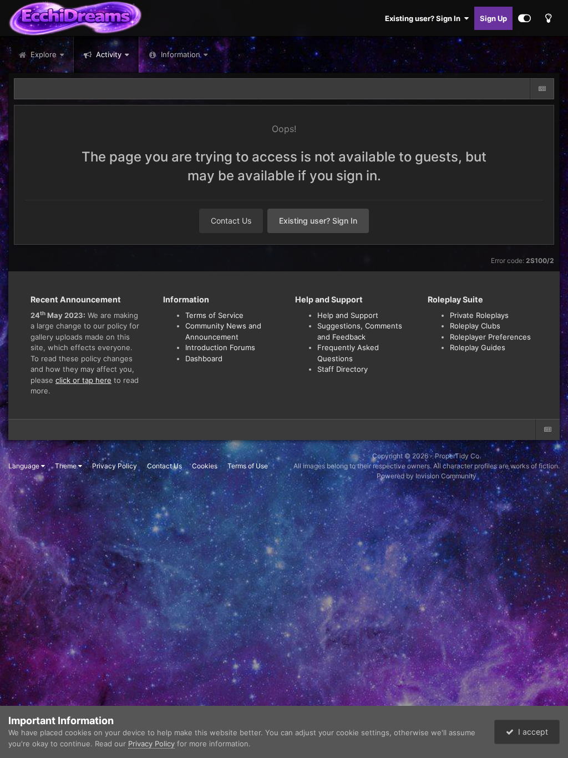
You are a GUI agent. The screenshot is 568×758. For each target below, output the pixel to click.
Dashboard (203, 358)
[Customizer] (524, 18)
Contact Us (231, 220)
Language (24, 466)
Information (180, 54)
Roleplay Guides (477, 347)
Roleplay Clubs (475, 325)
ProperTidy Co (457, 456)
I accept (531, 731)
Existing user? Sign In (424, 18)
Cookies (204, 466)
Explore (42, 54)
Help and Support (347, 315)
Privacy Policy (114, 466)
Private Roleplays (479, 315)
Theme (66, 466)
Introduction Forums (220, 347)
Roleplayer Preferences (490, 336)
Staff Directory (342, 369)
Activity (107, 54)
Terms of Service (214, 315)
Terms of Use (247, 466)
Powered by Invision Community (426, 476)
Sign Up (493, 18)
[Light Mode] (548, 18)
